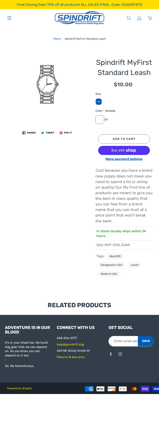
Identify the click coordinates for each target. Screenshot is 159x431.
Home (57, 38)
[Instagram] (120, 354)
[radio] (98, 101)
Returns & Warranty (71, 357)
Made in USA (109, 274)
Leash (134, 265)
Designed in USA (111, 265)
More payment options (124, 159)
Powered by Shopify (19, 388)
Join (146, 341)
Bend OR (115, 256)
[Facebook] (110, 354)
